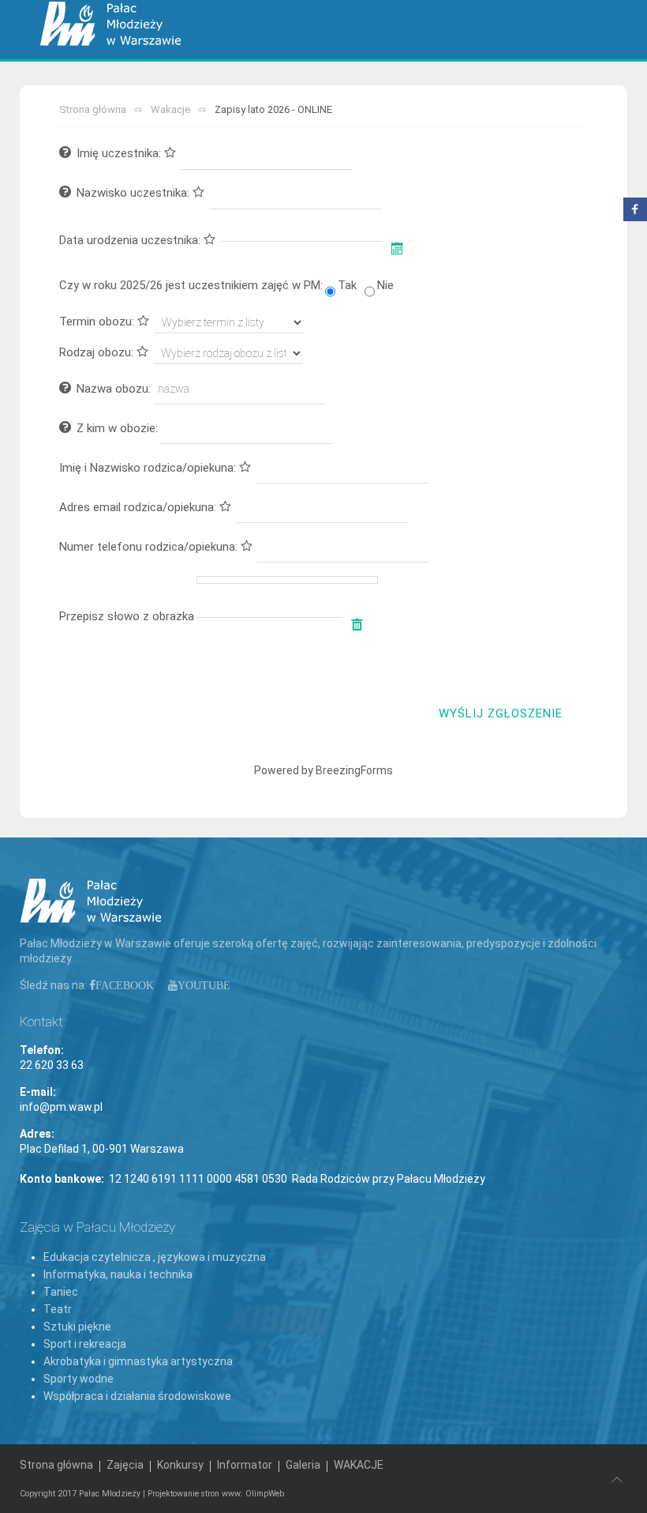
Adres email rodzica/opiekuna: (139, 507)
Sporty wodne (78, 1378)
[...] (398, 249)
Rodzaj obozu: (98, 352)
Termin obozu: (98, 321)
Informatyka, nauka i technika (118, 1274)
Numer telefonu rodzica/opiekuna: (150, 547)
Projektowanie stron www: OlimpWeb (216, 1494)
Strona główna (92, 109)
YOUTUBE (204, 985)
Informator (244, 1464)
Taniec (60, 1291)
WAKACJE (358, 1464)
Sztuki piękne (77, 1326)
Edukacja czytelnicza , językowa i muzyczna (154, 1257)
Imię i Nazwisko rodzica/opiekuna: (149, 468)
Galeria (303, 1464)
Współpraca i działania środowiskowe (137, 1396)
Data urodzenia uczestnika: (131, 240)
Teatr (57, 1309)
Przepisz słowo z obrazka (126, 616)
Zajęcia (125, 1464)
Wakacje (170, 109)
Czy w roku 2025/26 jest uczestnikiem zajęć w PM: (191, 285)
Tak (347, 285)
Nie (385, 285)
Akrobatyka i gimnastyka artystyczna (138, 1361)
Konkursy (180, 1464)
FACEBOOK (124, 985)
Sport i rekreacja (84, 1344)
